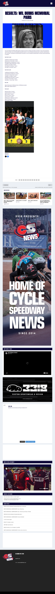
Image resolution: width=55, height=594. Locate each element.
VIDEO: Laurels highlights (33, 200)
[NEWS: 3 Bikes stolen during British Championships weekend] (9, 195)
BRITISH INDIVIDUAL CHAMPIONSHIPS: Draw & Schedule (14, 516)
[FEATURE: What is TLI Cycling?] (21, 195)
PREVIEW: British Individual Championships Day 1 (13, 514)
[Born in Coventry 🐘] (27, 433)
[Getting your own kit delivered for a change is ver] (44, 435)
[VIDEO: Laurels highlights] (33, 195)
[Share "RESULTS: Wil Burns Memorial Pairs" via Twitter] (21, 180)
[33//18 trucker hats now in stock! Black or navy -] (44, 425)
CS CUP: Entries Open (8, 519)
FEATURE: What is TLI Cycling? (21, 200)
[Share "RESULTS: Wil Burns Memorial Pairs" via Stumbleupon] (34, 180)
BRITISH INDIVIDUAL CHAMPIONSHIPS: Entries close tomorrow (15, 530)
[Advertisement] (27, 166)
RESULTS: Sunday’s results (9, 522)
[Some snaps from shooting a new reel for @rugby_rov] (11, 414)
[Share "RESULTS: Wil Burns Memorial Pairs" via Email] (37, 180)
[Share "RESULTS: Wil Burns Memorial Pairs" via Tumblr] (26, 180)
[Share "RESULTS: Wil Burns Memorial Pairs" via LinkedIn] (30, 180)
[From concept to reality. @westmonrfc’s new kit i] (11, 426)
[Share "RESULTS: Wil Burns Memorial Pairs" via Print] (39, 180)
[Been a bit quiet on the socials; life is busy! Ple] (11, 436)
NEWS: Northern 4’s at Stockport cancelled (12, 527)
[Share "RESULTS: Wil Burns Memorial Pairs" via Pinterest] (28, 180)
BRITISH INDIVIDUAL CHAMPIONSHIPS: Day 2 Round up (14, 508)
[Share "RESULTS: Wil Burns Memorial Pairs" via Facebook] (19, 180)
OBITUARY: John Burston (8, 524)
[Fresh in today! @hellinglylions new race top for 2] (44, 412)
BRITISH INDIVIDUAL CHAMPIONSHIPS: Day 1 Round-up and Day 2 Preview (17, 511)
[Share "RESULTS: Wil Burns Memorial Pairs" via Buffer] (32, 180)
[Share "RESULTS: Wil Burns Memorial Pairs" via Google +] (24, 180)
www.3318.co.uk (17, 558)
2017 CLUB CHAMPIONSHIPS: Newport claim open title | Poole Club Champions (45, 201)
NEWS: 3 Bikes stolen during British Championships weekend (9, 201)
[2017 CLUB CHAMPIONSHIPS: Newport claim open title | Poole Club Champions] (45, 195)
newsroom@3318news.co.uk (15, 498)
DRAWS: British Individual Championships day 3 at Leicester (15, 506)
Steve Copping (27, 20)
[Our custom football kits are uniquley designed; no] (27, 416)
